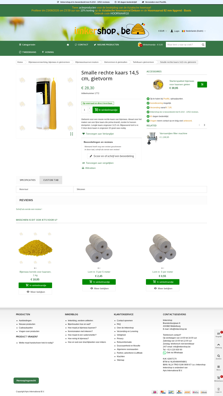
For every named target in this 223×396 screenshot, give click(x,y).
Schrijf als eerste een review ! (29, 209)
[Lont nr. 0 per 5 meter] (99, 248)
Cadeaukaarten (26, 328)
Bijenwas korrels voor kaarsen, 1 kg (35, 273)
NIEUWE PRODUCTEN (108, 44)
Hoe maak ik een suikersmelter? (82, 335)
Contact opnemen (125, 320)
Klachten (121, 356)
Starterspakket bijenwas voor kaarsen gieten (181, 83)
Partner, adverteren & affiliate (130, 353)
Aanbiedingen (25, 320)
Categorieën (28, 44)
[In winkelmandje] (202, 84)
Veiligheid (121, 335)
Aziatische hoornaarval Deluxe (121, 10)
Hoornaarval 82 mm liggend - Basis (169, 10)
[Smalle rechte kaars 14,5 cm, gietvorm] (72, 134)
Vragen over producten (29, 331)
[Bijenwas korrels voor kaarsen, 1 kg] (35, 248)
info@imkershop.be (178, 329)
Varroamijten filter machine (173, 133)
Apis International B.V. (172, 370)
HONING (49, 52)
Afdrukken (90, 168)
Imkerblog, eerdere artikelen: (80, 320)
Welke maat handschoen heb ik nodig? (36, 343)
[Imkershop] (112, 31)
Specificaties (27, 180)
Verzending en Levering (127, 331)
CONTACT (83, 44)
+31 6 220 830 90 (174, 349)
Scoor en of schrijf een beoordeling (113, 156)
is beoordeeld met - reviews (174, 112)
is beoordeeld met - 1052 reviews (85, 2)
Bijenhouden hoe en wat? (79, 324)
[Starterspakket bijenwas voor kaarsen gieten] (158, 84)
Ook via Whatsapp (175, 352)
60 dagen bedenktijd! (127, 2)
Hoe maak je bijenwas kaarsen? (82, 328)
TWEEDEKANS (29, 52)
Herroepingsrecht (26, 380)
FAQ (119, 324)
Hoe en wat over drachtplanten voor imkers (87, 342)
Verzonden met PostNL (155, 2)
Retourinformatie (124, 342)
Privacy (120, 338)
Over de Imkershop (125, 328)
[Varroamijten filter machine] (152, 138)
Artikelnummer (87, 93)
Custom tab (50, 180)
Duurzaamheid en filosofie (128, 346)
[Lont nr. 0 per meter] (162, 248)
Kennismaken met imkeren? (80, 331)
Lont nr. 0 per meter (162, 271)
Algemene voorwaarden (127, 349)
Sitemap (120, 360)
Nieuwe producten (27, 324)
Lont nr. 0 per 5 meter (99, 271)
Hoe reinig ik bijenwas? (78, 338)
